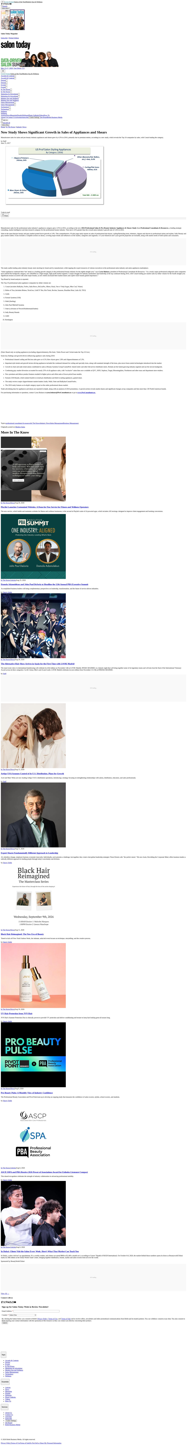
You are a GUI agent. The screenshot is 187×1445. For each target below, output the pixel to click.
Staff (4, 673)
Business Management (71, 423)
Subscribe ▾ (5, 8)
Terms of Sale (24, 1443)
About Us (4, 117)
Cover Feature (9, 2)
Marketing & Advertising (9, 94)
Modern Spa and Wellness (10, 98)
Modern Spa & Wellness (34, 2)
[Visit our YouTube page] (10, 4)
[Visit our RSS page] (7, 4)
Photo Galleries (33, 115)
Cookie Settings (34, 117)
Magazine (13, 115)
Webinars (25, 115)
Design (3, 80)
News (8, 115)
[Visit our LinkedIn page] (6, 4)
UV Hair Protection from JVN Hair (16, 1013)
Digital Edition (14, 38)
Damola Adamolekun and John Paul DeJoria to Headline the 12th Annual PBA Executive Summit (44, 584)
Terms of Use (15, 1443)
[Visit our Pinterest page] (4, 4)
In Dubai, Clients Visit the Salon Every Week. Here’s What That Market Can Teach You (40, 1251)
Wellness (4, 111)
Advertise (18, 117)
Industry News (21, 127)
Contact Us (11, 117)
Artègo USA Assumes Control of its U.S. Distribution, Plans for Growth (32, 773)
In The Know (5, 89)
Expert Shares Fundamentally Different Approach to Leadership (29, 853)
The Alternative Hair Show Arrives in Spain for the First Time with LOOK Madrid (37, 664)
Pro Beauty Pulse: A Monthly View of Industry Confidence (27, 1093)
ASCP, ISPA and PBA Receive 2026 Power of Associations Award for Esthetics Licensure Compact (44, 1172)
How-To (47, 115)
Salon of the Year (20, 2)
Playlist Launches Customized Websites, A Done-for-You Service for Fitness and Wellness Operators (45, 507)
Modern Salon (20, 427)
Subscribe (4, 38)
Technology (5, 107)
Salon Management (7, 102)
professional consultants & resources (18, 423)
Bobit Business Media (54, 117)
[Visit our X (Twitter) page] (3, 4)
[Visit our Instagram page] (9, 4)
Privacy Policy (6, 1443)
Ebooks (19, 115)
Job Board (43, 117)
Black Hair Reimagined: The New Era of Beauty (22, 934)
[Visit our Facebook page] (1, 4)
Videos (41, 115)
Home (3, 127)
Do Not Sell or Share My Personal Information (45, 1443)
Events (3, 85)
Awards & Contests (7, 76)
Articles (3, 115)
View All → (5, 1293)
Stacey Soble (7, 592)
